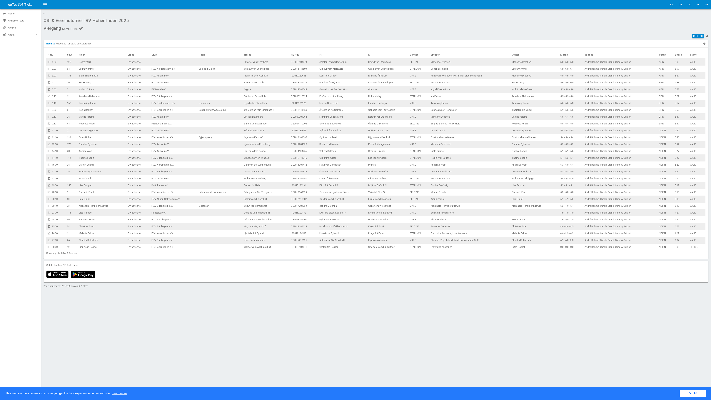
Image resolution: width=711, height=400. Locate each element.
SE (706, 4)
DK (689, 4)
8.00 (54, 110)
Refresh (698, 36)
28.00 (55, 247)
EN (671, 4)
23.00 (55, 212)
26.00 (55, 233)
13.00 (55, 144)
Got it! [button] (693, 393)
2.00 (54, 68)
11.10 (55, 130)
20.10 (55, 192)
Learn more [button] (119, 393)
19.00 (55, 185)
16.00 (55, 164)
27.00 (55, 240)
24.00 (55, 219)
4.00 (54, 82)
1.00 (54, 62)
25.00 (55, 226)
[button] (51, 43)
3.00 (54, 75)
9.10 (54, 116)
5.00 (54, 89)
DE (680, 4)
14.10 (55, 151)
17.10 (55, 171)
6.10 (54, 96)
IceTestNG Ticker (20, 4)
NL (698, 4)
